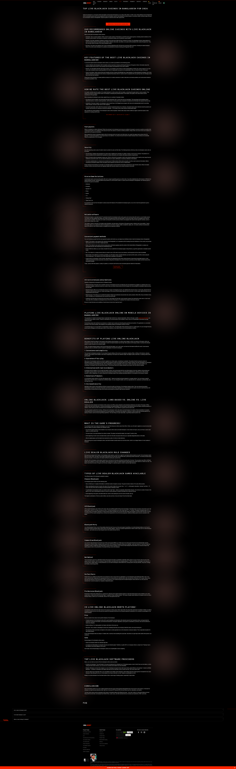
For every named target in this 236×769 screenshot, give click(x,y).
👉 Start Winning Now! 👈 (127, 391)
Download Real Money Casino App (118, 767)
